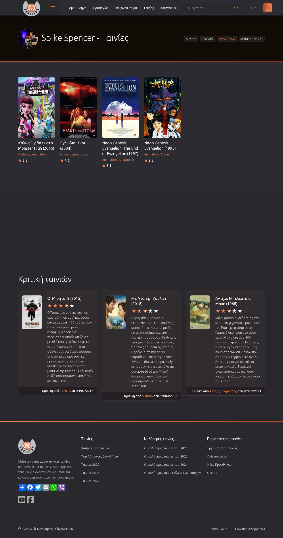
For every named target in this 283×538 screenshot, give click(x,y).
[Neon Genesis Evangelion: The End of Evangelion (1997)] (120, 107)
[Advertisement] (141, 240)
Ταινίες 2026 (90, 464)
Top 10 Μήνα (76, 8)
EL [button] (251, 8)
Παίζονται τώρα (126, 8)
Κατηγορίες (168, 8)
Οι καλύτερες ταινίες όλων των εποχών (172, 473)
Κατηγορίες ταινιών (95, 448)
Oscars (212, 473)
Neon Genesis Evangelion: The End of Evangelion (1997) (120, 148)
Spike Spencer (251, 38)
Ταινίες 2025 (90, 473)
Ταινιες (208, 38)
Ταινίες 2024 (90, 481)
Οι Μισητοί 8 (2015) (64, 298)
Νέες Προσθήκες (219, 464)
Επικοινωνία (218, 529)
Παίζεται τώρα (217, 456)
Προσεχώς (100, 8)
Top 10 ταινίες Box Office (99, 456)
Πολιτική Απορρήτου (250, 529)
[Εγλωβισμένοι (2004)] (78, 107)
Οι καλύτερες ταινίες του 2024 (165, 464)
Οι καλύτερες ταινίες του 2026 (165, 448)
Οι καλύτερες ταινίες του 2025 (165, 456)
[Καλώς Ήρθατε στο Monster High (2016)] (36, 107)
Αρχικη (191, 38)
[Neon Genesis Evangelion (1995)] (162, 107)
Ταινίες (148, 8)
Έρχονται (222, 448)
